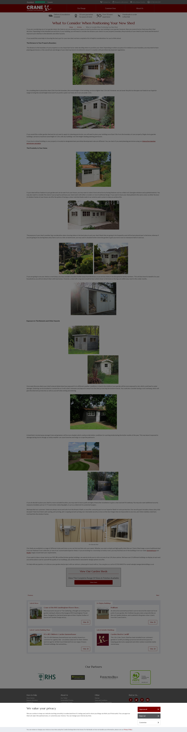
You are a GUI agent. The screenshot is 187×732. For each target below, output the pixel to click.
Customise (142, 722)
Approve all (143, 709)
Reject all (142, 716)
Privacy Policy (128, 729)
